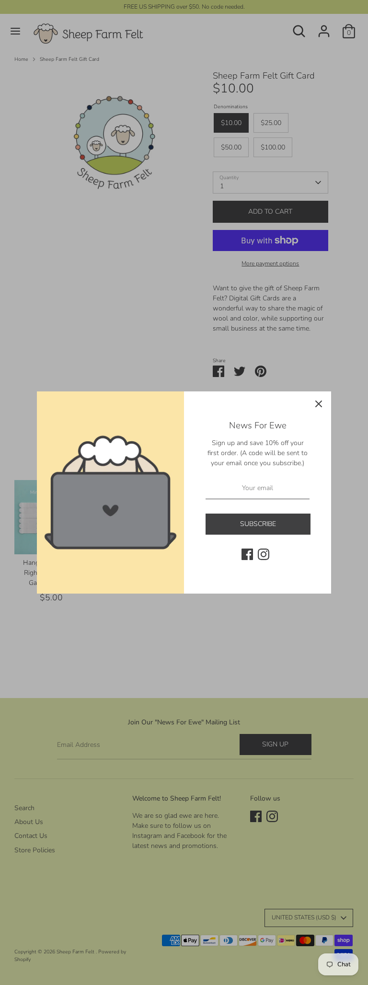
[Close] (318, 403)
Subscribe (258, 523)
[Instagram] (263, 554)
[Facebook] (247, 554)
